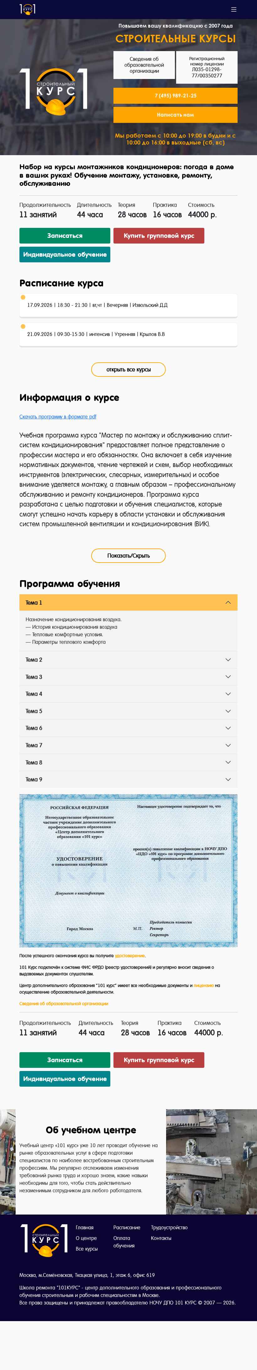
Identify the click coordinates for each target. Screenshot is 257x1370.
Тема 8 (34, 762)
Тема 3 (34, 677)
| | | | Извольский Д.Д (97, 305)
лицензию (204, 985)
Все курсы (87, 1249)
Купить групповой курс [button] (159, 235)
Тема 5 (34, 711)
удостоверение (130, 955)
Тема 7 (34, 745)
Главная (84, 1228)
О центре (86, 1238)
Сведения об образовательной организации (63, 1003)
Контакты (161, 1238)
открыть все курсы (129, 369)
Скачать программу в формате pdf (57, 417)
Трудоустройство (169, 1228)
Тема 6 (34, 728)
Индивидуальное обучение (65, 254)
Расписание (126, 1228)
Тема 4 (34, 693)
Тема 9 (34, 779)
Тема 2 (34, 659)
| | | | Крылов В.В (96, 334)
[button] (175, 115)
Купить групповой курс (159, 1060)
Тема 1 (34, 602)
